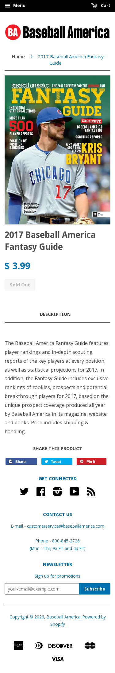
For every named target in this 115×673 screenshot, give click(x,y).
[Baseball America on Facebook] (40, 493)
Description (55, 314)
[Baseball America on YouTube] (74, 493)
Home (18, 56)
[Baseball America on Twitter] (24, 493)
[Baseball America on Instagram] (57, 493)
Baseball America (63, 617)
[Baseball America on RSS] (91, 493)
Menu (18, 5)
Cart (105, 5)
